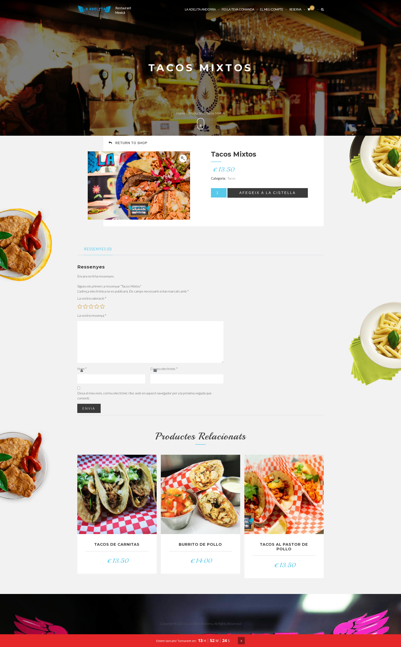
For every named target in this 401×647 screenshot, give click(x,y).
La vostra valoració (91, 298)
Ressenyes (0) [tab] (98, 249)
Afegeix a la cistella (267, 193)
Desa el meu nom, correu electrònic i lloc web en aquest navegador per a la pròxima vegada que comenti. (144, 395)
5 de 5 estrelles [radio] (102, 306)
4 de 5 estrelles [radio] (96, 306)
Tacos (231, 178)
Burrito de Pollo (200, 544)
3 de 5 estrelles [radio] (91, 306)
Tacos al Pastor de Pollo (284, 546)
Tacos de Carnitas (117, 544)
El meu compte (271, 9)
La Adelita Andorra (200, 9)
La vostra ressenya (91, 315)
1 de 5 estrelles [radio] (79, 306)
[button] (183, 158)
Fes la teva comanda (238, 9)
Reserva (295, 9)
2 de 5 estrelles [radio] (85, 306)
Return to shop (131, 143)
